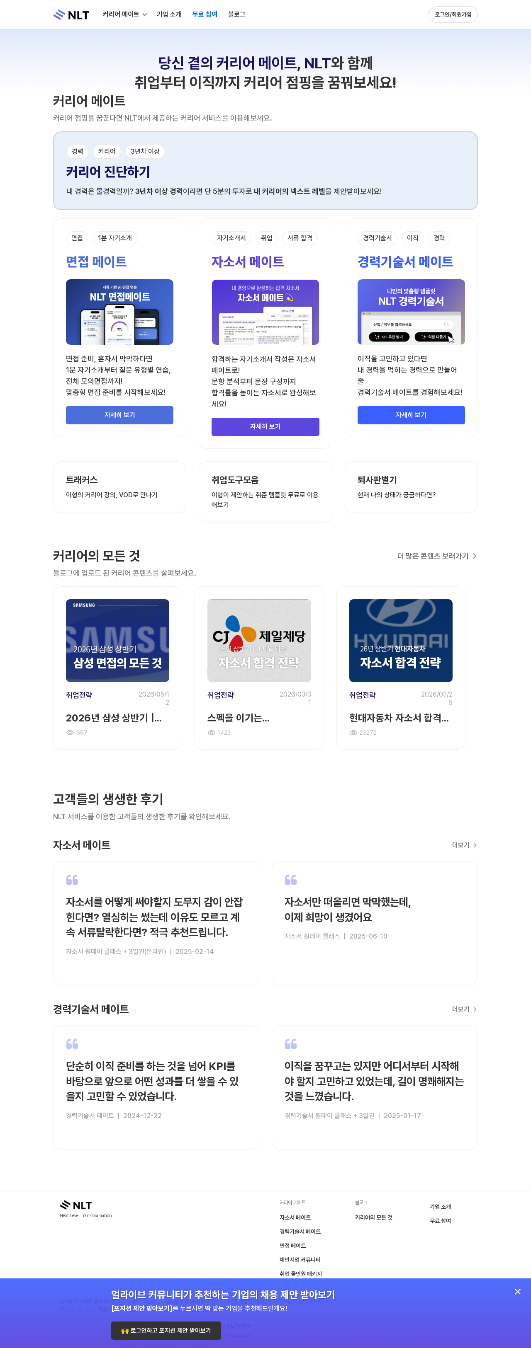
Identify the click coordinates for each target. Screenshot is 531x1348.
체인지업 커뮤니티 (300, 1259)
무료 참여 (440, 1220)
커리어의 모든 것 (373, 1217)
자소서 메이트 (295, 1217)
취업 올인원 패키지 (301, 1274)
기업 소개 (440, 1206)
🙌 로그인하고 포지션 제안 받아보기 (166, 1330)
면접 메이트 (293, 1245)
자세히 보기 (120, 415)
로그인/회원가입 (453, 14)
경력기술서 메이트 (300, 1231)
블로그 (237, 14)
